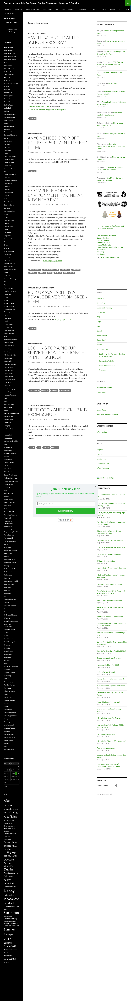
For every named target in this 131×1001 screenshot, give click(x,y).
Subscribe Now (65, 511)
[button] (65, 489)
